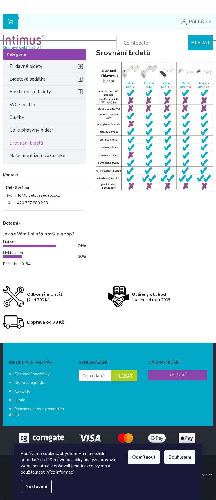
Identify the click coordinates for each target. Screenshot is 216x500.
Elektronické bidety (30, 91)
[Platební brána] (108, 437)
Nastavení (36, 486)
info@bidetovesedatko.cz (37, 195)
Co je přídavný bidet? (31, 130)
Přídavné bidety (26, 66)
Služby (17, 117)
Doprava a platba (30, 382)
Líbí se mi (11, 241)
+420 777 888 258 (31, 203)
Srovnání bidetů (26, 143)
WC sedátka (22, 104)
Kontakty (22, 391)
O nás (19, 400)
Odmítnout (144, 457)
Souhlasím (179, 457)
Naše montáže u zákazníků (38, 155)
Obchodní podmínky (32, 374)
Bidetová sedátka (28, 79)
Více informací (60, 472)
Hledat (200, 42)
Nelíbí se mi (13, 252)
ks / (177, 375)
